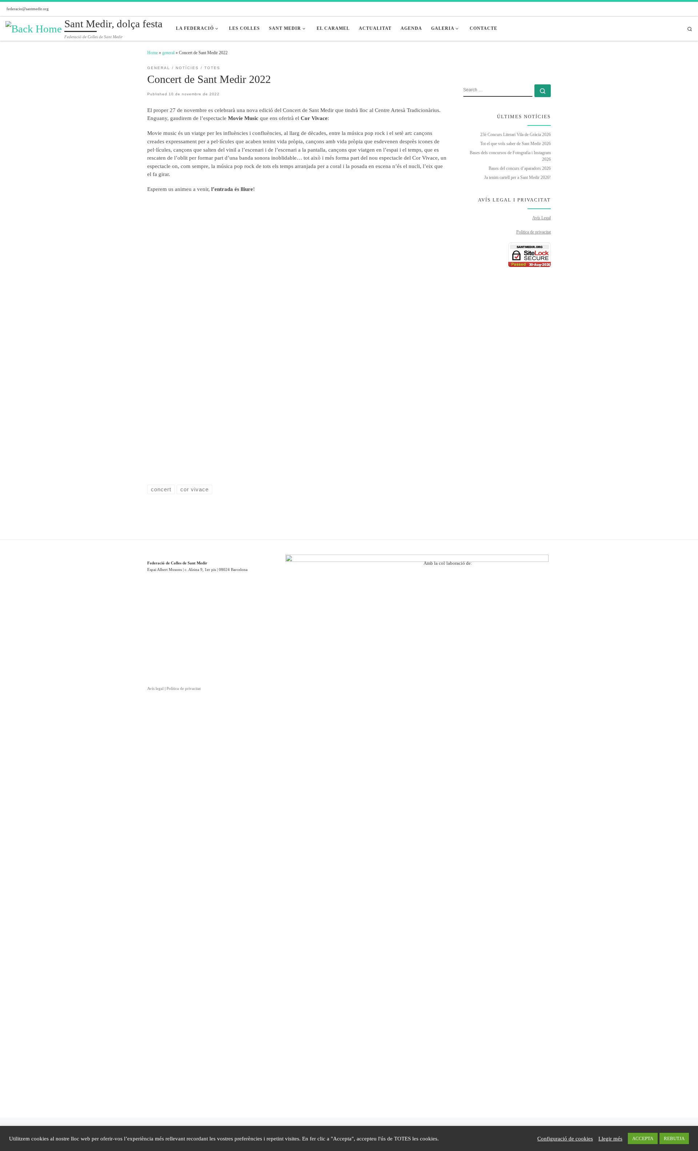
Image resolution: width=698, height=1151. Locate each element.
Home (152, 53)
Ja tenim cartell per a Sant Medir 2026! (517, 177)
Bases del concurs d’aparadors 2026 (520, 168)
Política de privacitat (533, 232)
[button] (435, 609)
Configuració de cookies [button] (565, 1139)
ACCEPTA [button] (642, 1138)
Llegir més (610, 1139)
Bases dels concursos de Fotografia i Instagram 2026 (510, 156)
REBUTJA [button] (674, 1138)
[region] (487, 608)
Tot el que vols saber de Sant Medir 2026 (515, 143)
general (168, 53)
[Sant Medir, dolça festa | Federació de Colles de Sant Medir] (33, 28)
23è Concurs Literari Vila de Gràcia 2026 (515, 134)
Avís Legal (541, 218)
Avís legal (155, 688)
